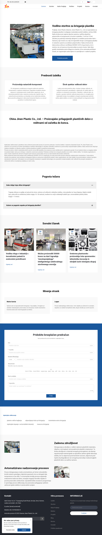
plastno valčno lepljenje (14, 420)
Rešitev (71, 6)
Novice (87, 6)
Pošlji (51, 396)
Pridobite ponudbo (62, 58)
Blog (52, 518)
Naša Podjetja (61, 6)
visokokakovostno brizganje (57, 420)
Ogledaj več (9, 264)
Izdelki (53, 501)
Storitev (51, 6)
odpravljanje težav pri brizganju (35, 420)
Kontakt (95, 6)
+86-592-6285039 (14, 2)
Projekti (79, 6)
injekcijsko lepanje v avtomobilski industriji (20, 424)
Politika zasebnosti (56, 528)
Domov (43, 6)
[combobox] (12, 359)
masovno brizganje (43, 424)
